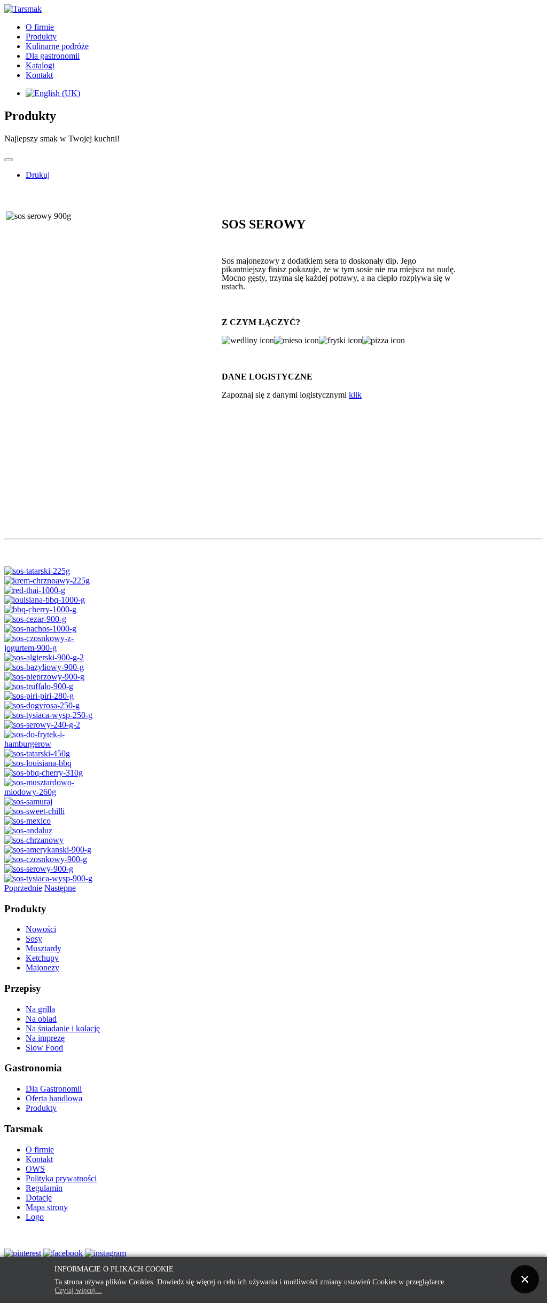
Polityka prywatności (61, 1178)
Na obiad (41, 1018)
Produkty (41, 36)
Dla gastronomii (53, 55)
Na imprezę (45, 1038)
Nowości (41, 929)
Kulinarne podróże (57, 46)
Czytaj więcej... (77, 1290)
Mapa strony (47, 1207)
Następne (60, 888)
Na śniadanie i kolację (63, 1028)
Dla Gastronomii (54, 1088)
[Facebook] (63, 1253)
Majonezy (42, 967)
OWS (35, 1168)
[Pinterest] (22, 1253)
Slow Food (44, 1047)
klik (355, 394)
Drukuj (38, 174)
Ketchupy (42, 957)
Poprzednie (23, 888)
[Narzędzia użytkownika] (8, 159)
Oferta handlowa (54, 1098)
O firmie (40, 26)
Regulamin (44, 1188)
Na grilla (40, 1009)
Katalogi (40, 65)
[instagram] (105, 1253)
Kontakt (39, 75)
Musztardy (43, 948)
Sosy (34, 938)
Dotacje (39, 1197)
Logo (35, 1216)
